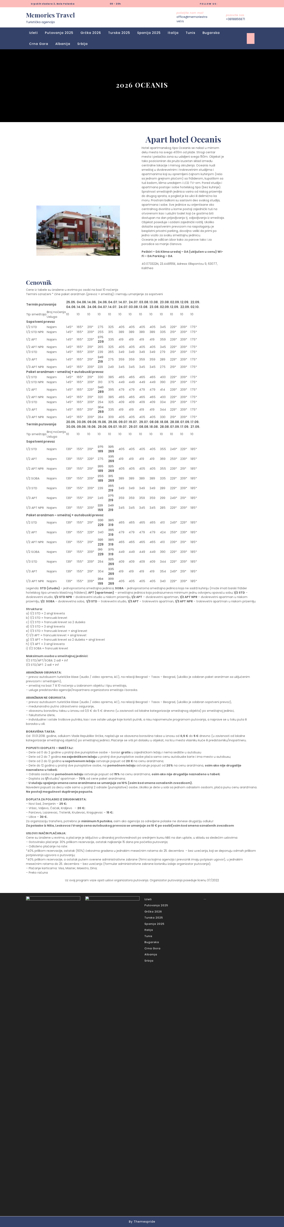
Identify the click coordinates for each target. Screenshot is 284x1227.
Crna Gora (38, 44)
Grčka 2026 (90, 33)
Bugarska (211, 33)
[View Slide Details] (78, 231)
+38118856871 (235, 19)
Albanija (62, 44)
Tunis (190, 33)
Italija (173, 33)
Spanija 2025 (149, 33)
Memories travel (50, 15)
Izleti (33, 33)
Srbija (82, 44)
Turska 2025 (119, 33)
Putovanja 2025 (59, 33)
